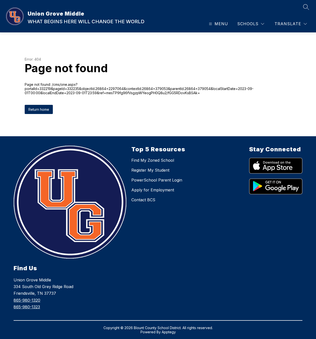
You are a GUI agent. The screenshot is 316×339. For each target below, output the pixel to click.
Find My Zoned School (152, 160)
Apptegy (169, 332)
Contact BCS (143, 199)
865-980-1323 (27, 306)
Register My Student (150, 170)
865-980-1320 (27, 300)
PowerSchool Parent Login (156, 180)
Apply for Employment (152, 189)
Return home (38, 109)
